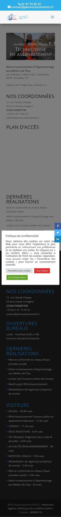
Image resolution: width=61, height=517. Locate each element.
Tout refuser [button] (42, 270)
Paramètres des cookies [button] (19, 270)
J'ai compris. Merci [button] (17, 277)
